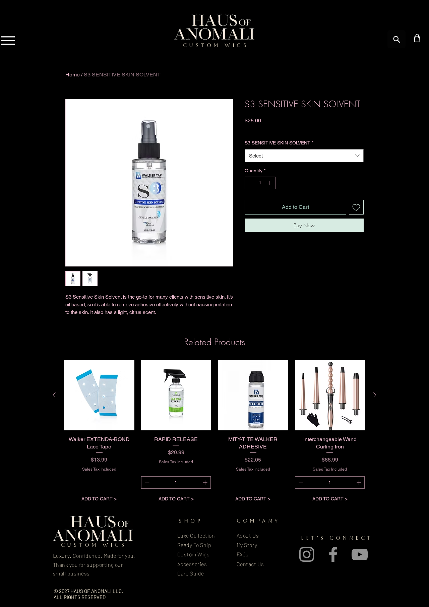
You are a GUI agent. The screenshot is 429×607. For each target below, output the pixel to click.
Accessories (192, 564)
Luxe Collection (196, 535)
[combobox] (304, 155)
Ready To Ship (194, 545)
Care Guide (190, 573)
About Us (248, 535)
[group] (214, 432)
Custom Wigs (193, 554)
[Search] (396, 39)
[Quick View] (99, 395)
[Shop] (417, 38)
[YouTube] (360, 554)
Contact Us (250, 564)
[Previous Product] (54, 395)
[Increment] (270, 183)
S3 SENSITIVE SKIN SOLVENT (279, 142)
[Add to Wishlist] (356, 207)
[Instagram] (307, 554)
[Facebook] (333, 554)
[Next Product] (375, 395)
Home (72, 74)
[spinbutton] (260, 183)
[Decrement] (250, 183)
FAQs (243, 554)
